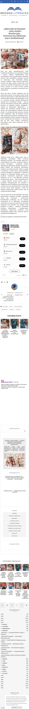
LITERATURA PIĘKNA (14, 523)
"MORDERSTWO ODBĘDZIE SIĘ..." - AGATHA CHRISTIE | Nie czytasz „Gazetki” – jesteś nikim (14, 478)
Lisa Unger (5, 306)
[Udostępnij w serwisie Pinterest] (7, 282)
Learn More (14, 707)
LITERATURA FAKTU (14, 520)
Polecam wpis (4, 309)
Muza (11, 306)
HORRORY (14, 513)
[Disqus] (14, 360)
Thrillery (18, 309)
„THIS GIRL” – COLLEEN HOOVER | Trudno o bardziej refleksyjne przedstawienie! (8, 297)
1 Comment (21, 41)
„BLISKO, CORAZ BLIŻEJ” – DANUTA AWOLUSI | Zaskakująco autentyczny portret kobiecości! (14, 442)
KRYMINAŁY (14, 518)
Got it (20, 707)
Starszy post (19, 295)
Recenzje (12, 309)
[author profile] (14, 287)
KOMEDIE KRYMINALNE (14, 515)
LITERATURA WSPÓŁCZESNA (14, 525)
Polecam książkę (18, 306)
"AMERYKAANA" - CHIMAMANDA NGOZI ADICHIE (15, 491)
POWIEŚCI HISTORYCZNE (14, 528)
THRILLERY (14, 533)
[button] (14, 21)
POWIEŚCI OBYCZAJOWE (14, 530)
